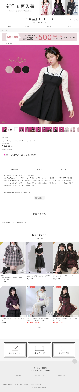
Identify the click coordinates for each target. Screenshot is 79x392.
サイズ (39, 169)
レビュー (64, 169)
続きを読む (38, 198)
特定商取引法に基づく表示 (15, 384)
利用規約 (26, 384)
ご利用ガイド (18, 375)
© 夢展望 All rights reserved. (39, 387)
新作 (9, 26)
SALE (69, 26)
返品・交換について (39, 375)
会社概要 (5, 384)
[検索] (70, 20)
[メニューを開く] (3, 20)
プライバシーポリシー (35, 384)
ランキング (28, 26)
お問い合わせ (61, 375)
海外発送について (22, 222)
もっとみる (39, 327)
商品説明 (14, 169)
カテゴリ (50, 26)
